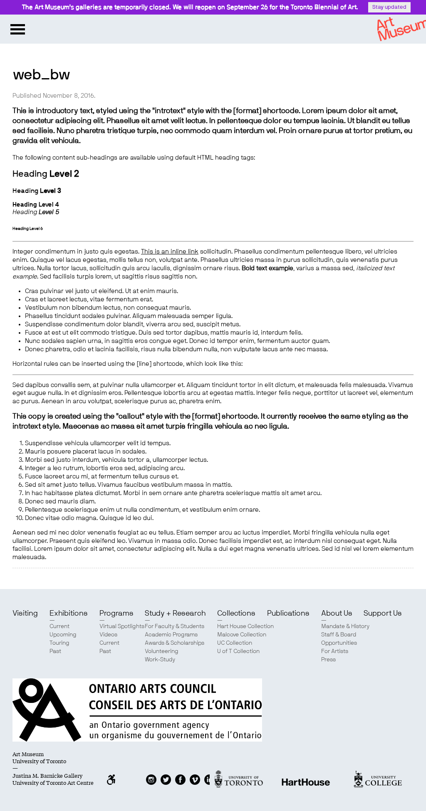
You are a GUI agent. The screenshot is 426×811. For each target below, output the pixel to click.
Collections (236, 613)
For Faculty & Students (174, 626)
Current (59, 626)
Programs (116, 613)
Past (55, 651)
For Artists (334, 651)
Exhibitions (69, 613)
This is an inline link (169, 252)
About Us (336, 613)
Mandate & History (345, 626)
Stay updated (389, 7)
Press (328, 660)
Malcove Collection (241, 635)
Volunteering (161, 651)
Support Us (383, 613)
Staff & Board (338, 635)
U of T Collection (238, 651)
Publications (288, 613)
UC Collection (234, 643)
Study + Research (175, 613)
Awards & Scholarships (174, 643)
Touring (59, 643)
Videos (108, 635)
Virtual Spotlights (121, 626)
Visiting (25, 613)
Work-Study (160, 660)
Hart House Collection (245, 626)
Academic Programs (171, 635)
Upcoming (63, 635)
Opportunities (339, 643)
